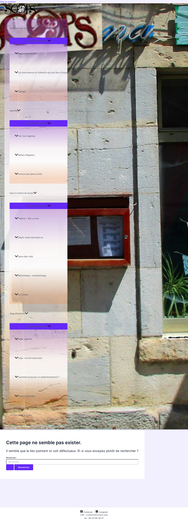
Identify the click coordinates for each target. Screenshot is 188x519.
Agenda (13, 110)
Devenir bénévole (26, 396)
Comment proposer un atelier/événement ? (38, 377)
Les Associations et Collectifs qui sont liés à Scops (42, 72)
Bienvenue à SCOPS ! (28, 53)
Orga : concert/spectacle (30, 358)
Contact (22, 91)
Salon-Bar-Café (25, 256)
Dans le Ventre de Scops (21, 193)
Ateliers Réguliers (26, 155)
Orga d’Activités (17, 313)
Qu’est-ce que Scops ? (20, 28)
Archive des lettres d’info (30, 174)
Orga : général (25, 339)
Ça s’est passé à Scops (21, 415)
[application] (33, 28)
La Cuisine (23, 294)
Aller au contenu (8, 1)
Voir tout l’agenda (26, 136)
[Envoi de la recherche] (10, 467)
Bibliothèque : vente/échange (32, 275)
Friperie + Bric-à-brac (28, 218)
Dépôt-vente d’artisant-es (30, 237)
